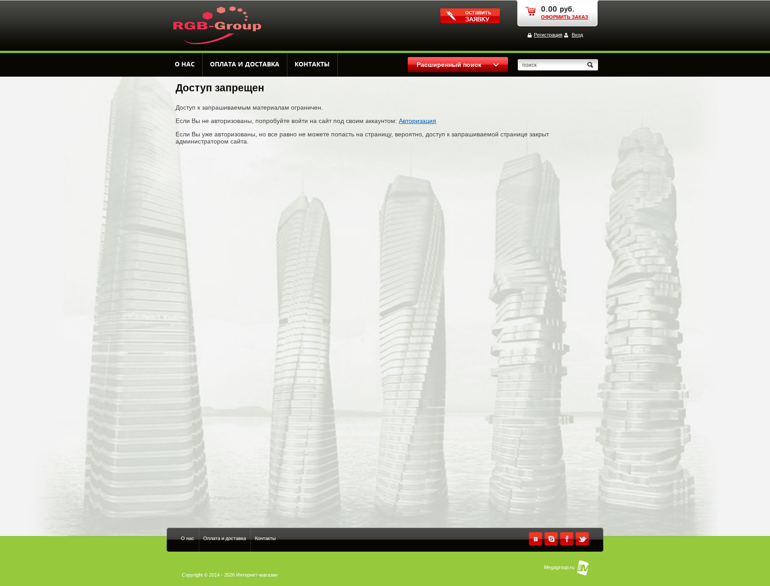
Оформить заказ (564, 17)
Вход (577, 34)
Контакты (312, 64)
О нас (185, 64)
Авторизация (417, 120)
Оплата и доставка (244, 64)
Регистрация (548, 34)
